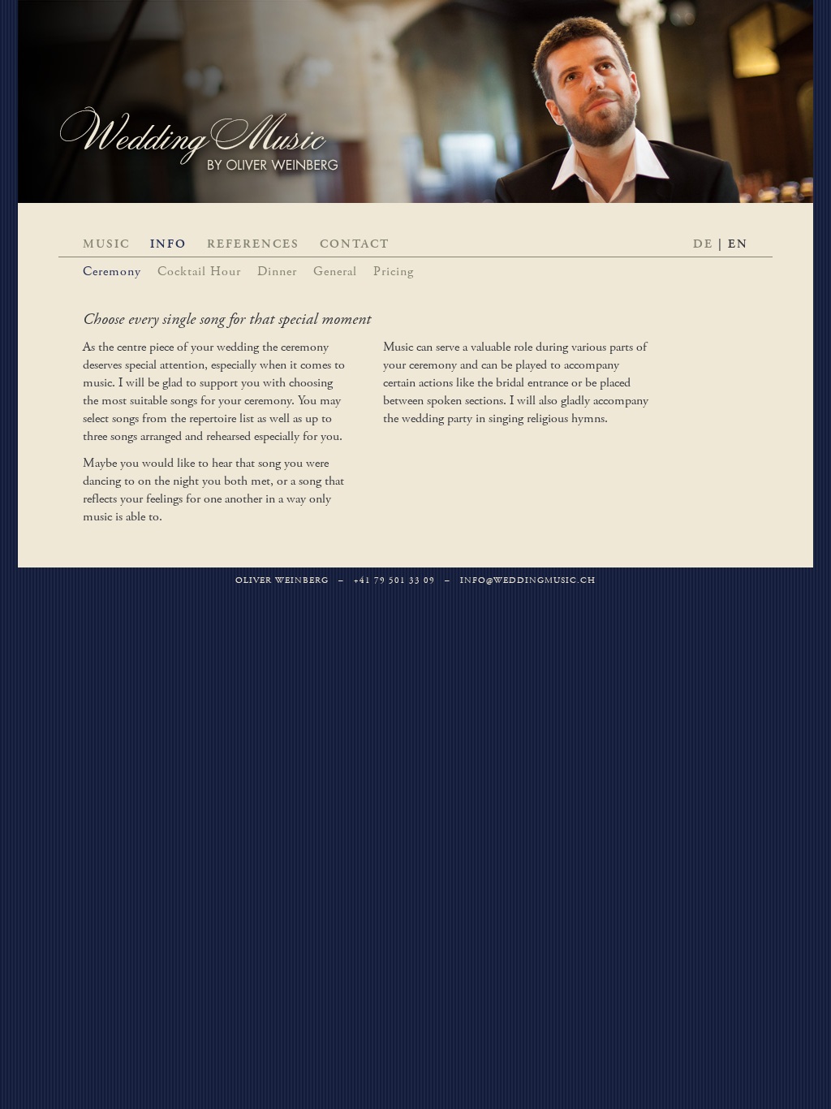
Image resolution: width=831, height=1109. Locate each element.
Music (106, 244)
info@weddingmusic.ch (528, 580)
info (168, 244)
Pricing (393, 271)
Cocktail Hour (199, 271)
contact (355, 244)
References (253, 244)
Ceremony (112, 271)
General (335, 271)
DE (703, 244)
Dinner (277, 271)
